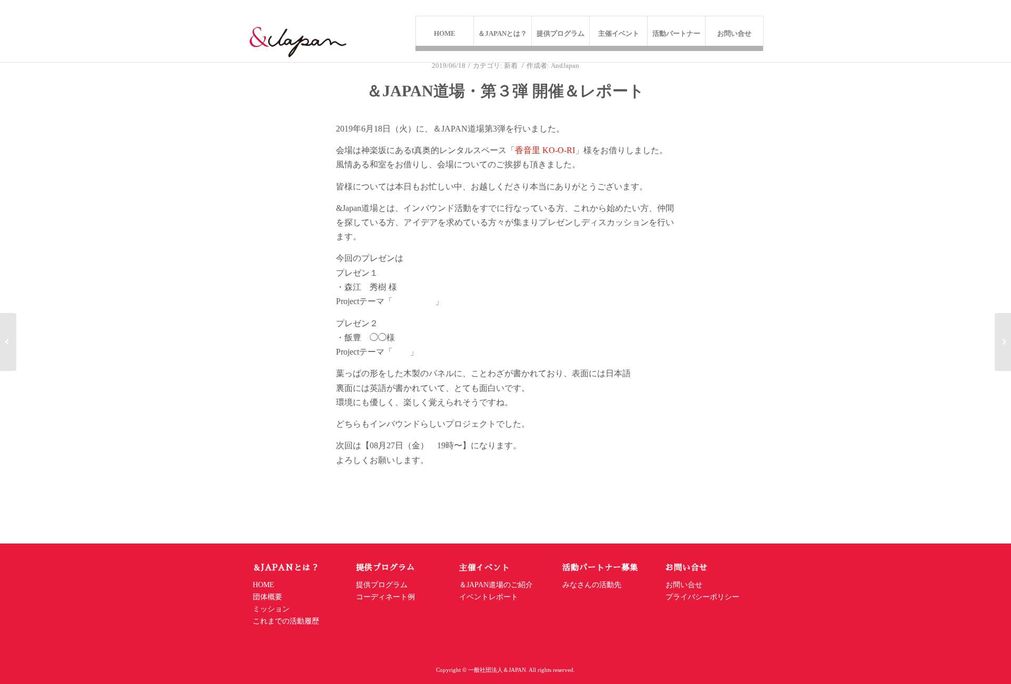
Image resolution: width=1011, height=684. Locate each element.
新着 (511, 65)
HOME (263, 585)
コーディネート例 (385, 597)
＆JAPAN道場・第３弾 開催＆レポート (505, 90)
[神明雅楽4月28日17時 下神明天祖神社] (8, 342)
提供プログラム (382, 585)
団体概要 (267, 597)
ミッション (271, 609)
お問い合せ (685, 585)
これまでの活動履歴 (286, 621)
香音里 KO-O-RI (545, 150)
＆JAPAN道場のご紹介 (496, 585)
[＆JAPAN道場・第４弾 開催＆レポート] (1003, 342)
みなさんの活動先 (591, 585)
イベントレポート (488, 597)
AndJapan (565, 65)
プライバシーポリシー (702, 597)
